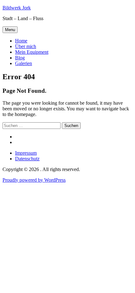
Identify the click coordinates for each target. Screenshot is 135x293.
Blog (20, 57)
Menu (10, 29)
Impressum (26, 153)
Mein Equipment (31, 52)
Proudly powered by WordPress (34, 180)
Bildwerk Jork (17, 7)
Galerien (23, 63)
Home (21, 40)
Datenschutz (27, 158)
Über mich (25, 46)
